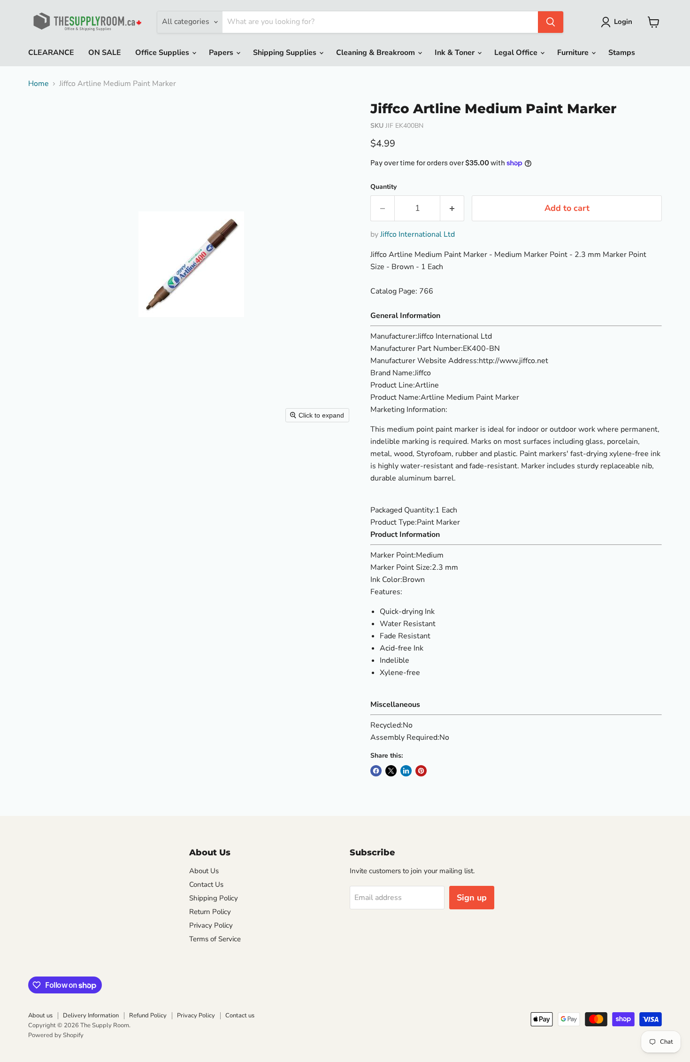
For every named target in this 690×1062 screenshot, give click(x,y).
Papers (222, 52)
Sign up (472, 897)
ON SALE (104, 52)
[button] (618, 22)
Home (38, 83)
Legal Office (516, 52)
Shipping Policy (213, 898)
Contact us (239, 1015)
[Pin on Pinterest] (421, 770)
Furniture (573, 52)
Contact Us (206, 884)
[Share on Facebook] (376, 770)
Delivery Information (91, 1015)
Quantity (383, 187)
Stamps (621, 52)
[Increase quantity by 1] (452, 208)
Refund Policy (148, 1015)
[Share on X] (391, 770)
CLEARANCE (51, 52)
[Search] (550, 22)
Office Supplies (163, 52)
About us (40, 1015)
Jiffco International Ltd (417, 234)
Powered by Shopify (56, 1035)
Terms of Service (215, 939)
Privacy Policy (211, 925)
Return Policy (210, 911)
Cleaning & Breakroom (376, 52)
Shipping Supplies (285, 52)
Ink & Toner (455, 52)
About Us (204, 871)
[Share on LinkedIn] (406, 770)
